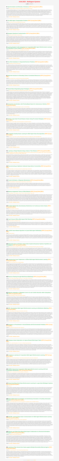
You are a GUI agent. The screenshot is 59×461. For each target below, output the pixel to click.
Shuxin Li (10, 121)
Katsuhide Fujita (15, 90)
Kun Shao (16, 153)
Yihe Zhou (14, 136)
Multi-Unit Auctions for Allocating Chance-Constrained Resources (24, 75)
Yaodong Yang (24, 153)
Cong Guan (28, 401)
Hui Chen (7, 153)
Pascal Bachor (11, 22)
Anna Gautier (11, 78)
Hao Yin (20, 401)
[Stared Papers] (29, 459)
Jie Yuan (21, 419)
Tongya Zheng (22, 136)
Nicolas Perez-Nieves (26, 152)
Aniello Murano (23, 181)
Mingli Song (39, 136)
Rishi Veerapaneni (12, 295)
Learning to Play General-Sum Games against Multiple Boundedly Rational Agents (28, 447)
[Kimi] (37, 6)
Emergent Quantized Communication (17, 33)
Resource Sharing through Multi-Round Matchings (20, 276)
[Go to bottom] (57, 460)
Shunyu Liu (11, 136)
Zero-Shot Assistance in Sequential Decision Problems (21, 61)
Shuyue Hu (22, 327)
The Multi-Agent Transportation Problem (18, 20)
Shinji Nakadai (31, 90)
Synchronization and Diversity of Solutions (18, 6)
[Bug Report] (39, 459)
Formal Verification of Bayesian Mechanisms (19, 180)
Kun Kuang (13, 262)
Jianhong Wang (20, 152)
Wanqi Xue (23, 121)
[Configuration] (34, 459)
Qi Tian (10, 262)
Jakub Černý (27, 121)
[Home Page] (20, 459)
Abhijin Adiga (16, 278)
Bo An (30, 121)
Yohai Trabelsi (11, 278)
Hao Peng (15, 434)
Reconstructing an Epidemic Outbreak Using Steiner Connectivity (24, 166)
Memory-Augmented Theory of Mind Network (19, 191)
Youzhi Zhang (19, 121)
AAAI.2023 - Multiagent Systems (14, 16)
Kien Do (23, 193)
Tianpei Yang (46, 152)
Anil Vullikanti (41, 246)
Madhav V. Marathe (19, 246)
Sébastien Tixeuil (17, 220)
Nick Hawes (20, 78)
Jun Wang (19, 153)
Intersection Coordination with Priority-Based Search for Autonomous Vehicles (27, 104)
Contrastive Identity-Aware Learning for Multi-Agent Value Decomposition (26, 133)
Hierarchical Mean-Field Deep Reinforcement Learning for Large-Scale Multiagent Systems (30, 383)
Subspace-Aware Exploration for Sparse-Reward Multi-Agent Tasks (24, 340)
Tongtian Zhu (31, 136)
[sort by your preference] (27, 3)
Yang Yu (37, 401)
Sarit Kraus (20, 278)
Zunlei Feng (35, 136)
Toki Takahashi (20, 90)
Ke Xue (18, 401)
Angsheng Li (20, 434)
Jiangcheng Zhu (11, 153)
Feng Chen (24, 401)
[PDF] (30, 6)
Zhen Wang (11, 327)
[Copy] (34, 6)
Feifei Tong (36, 152)
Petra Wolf (30, 8)
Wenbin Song (32, 152)
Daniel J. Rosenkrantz (29, 246)
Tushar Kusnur (17, 295)
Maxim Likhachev (22, 295)
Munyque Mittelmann (12, 181)
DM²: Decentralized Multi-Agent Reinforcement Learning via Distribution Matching (28, 308)
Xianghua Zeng (11, 434)
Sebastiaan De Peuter (12, 63)
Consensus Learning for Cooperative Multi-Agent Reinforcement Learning (26, 355)
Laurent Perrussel (29, 181)
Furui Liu (17, 262)
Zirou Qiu (10, 246)
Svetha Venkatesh (27, 193)
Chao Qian (34, 401)
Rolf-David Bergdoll (17, 22)
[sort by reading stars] (26, 3)
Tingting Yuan (11, 419)
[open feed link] (28, 3)
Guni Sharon (17, 208)
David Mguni (11, 152)
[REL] (41, 6)
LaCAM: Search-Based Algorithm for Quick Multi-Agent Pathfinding (24, 230)
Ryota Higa (11, 90)
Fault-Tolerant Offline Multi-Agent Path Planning (20, 219)
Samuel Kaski (18, 63)
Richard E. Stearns (36, 246)
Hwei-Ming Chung (16, 419)
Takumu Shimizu (25, 90)
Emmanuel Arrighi (12, 8)
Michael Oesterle (11, 208)
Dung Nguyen (11, 193)
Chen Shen (18, 327)
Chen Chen (14, 246)
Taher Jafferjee (15, 152)
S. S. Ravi (24, 246)
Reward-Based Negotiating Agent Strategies (18, 88)
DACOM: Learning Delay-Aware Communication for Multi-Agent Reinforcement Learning (30, 416)
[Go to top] (57, 458)
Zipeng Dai (50, 152)
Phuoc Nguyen (16, 193)
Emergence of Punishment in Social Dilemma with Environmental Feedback (26, 324)
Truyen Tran (32, 193)
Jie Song (18, 136)
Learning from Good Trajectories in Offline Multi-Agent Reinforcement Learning (27, 259)
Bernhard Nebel (22, 22)
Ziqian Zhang (14, 401)
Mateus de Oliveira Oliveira (24, 8)
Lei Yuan (10, 401)
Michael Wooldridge (25, 78)
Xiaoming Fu (25, 419)
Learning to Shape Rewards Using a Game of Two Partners (22, 150)
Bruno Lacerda (16, 78)
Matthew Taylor (41, 152)
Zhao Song (14, 327)
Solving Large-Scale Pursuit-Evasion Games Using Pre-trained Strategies (26, 118)
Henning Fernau (17, 8)
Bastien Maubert (18, 181)
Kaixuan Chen (26, 136)
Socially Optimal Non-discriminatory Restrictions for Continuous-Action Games (27, 205)
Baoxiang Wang (21, 262)
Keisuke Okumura (12, 220)
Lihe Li (31, 401)
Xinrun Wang (14, 121)
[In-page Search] (24, 459)
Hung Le (20, 193)
